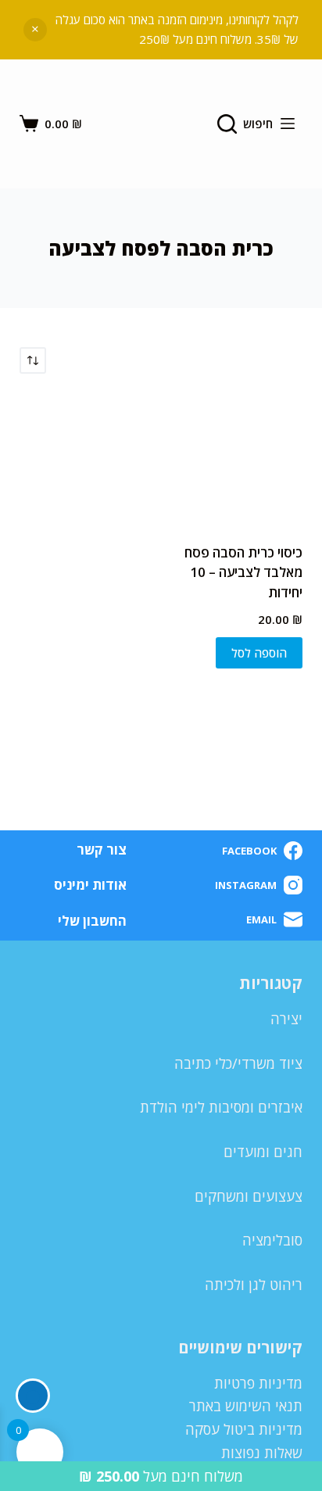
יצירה (286, 1018)
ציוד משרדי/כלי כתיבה (238, 1063)
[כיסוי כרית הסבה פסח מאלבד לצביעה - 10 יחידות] (237, 458)
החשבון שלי (92, 921)
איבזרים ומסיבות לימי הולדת (221, 1107)
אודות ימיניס (90, 885)
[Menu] (288, 123)
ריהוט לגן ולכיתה (253, 1284)
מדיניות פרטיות (258, 1383)
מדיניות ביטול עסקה (243, 1429)
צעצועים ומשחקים (248, 1196)
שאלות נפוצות (261, 1452)
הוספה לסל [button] (259, 653)
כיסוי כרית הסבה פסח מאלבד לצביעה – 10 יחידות (243, 572)
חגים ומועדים (263, 1151)
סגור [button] (35, 29)
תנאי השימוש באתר (245, 1405)
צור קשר (102, 849)
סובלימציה (272, 1240)
